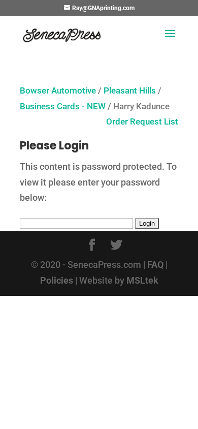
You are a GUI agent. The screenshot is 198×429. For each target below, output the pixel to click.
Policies (56, 280)
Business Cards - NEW (63, 106)
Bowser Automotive (58, 91)
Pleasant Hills (130, 91)
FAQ (155, 264)
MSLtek (142, 280)
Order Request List (136, 122)
